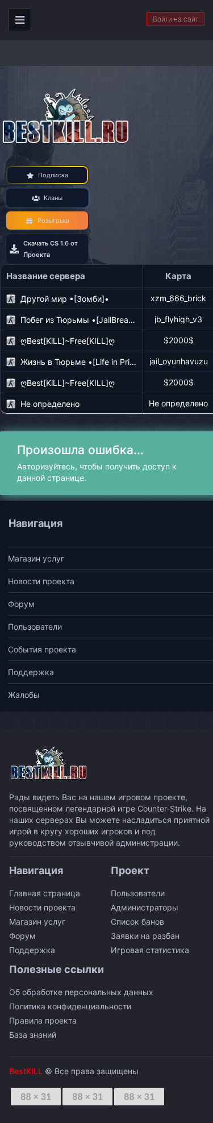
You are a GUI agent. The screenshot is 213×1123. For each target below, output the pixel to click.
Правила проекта (43, 1020)
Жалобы (24, 695)
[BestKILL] (66, 115)
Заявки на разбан (145, 936)
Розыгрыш (53, 220)
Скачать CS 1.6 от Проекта (50, 249)
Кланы (53, 198)
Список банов (137, 921)
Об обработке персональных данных (81, 992)
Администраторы (144, 907)
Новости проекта (41, 581)
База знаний (32, 1034)
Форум (21, 604)
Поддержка (31, 672)
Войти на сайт (175, 19)
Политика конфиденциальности (70, 1006)
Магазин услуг (36, 558)
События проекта (42, 649)
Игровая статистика (150, 950)
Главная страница (44, 893)
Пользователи (35, 626)
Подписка (53, 175)
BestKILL (26, 1071)
